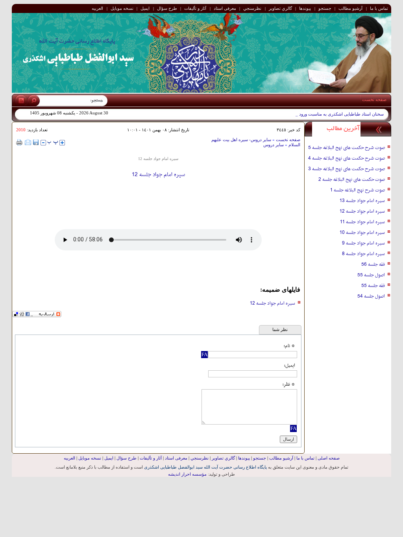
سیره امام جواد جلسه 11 (362, 222)
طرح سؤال (167, 8)
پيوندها (305, 8)
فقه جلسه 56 (373, 264)
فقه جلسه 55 (373, 285)
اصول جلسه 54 (371, 296)
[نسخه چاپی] (19, 142)
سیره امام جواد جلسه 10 (362, 232)
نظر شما (280, 329)
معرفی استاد (225, 8)
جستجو (324, 8)
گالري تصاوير (280, 8)
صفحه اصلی (329, 458)
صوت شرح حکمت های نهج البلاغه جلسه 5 (346, 147)
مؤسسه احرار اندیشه (187, 474)
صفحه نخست (374, 99)
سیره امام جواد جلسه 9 (363, 243)
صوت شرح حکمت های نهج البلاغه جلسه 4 (346, 158)
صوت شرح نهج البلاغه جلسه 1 (357, 190)
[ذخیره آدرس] (36, 142)
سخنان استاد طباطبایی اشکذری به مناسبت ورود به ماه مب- (331, 114)
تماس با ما (379, 8)
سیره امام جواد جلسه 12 (272, 303)
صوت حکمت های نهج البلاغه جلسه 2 (351, 179)
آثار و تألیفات (195, 8)
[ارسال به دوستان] (28, 142)
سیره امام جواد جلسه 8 (363, 254)
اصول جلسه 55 (371, 275)
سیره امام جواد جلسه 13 (362, 201)
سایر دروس (273, 144)
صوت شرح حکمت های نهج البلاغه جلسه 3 (346, 169)
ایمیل (145, 8)
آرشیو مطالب (350, 8)
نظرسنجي (252, 8)
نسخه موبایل (122, 8)
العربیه (97, 8)
